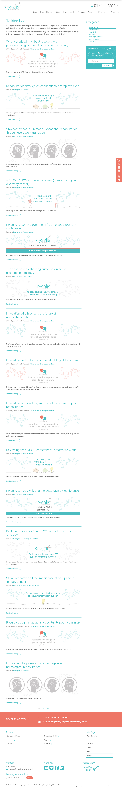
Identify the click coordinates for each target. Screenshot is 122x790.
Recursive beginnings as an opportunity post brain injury (43, 622)
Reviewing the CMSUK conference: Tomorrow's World (41, 450)
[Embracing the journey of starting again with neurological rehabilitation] (43, 685)
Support (46, 740)
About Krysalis (92, 736)
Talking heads (34, 49)
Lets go (29, 778)
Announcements (28, 136)
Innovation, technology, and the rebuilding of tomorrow (42, 360)
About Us (47, 744)
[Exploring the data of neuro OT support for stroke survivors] (43, 551)
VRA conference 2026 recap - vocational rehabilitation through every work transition (41, 130)
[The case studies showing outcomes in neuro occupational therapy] (43, 288)
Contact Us (90, 744)
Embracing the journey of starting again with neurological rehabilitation (35, 665)
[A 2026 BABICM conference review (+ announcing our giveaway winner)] (43, 200)
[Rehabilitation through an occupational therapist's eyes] (43, 102)
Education (26, 90)
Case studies (27, 276)
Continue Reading (12, 76)
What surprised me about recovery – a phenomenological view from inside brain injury (37, 43)
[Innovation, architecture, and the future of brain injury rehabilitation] (43, 423)
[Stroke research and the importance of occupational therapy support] (43, 597)
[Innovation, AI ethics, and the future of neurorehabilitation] (43, 333)
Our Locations (91, 740)
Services (10, 740)
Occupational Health (50, 736)
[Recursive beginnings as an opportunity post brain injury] (43, 638)
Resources (10, 744)
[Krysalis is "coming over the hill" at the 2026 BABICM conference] (43, 244)
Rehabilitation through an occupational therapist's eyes (42, 86)
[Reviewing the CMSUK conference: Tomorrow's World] (43, 466)
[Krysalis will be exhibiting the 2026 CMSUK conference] (43, 506)
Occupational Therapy (14, 736)
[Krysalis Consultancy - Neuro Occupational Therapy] (12, 6)
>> (48, 708)
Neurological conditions (47, 49)
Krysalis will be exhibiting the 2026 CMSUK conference (42, 490)
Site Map (90, 755)
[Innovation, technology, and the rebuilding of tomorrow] (43, 376)
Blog (88, 751)
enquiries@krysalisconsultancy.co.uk (69, 721)
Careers (89, 748)
